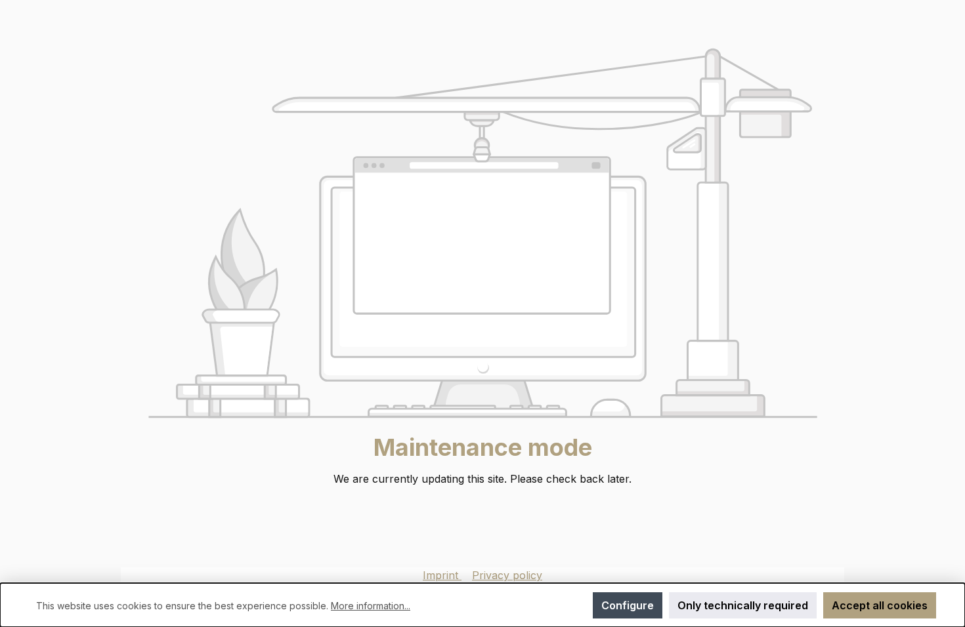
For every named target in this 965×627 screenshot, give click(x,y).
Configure (627, 605)
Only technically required (742, 605)
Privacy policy (507, 575)
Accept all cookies (880, 605)
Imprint (442, 575)
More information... (370, 605)
